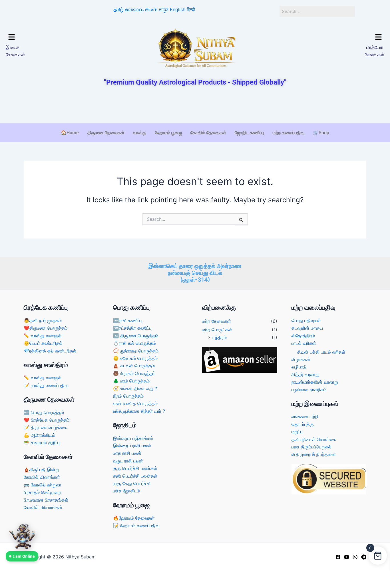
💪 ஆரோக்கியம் (39, 435)
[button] (51, 37)
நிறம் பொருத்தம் (128, 396)
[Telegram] (363, 557)
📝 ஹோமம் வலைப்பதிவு (136, 525)
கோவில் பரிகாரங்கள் (43, 507)
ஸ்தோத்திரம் (303, 335)
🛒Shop (321, 132)
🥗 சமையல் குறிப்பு (42, 442)
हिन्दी (191, 9)
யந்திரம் (219, 337)
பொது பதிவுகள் (306, 320)
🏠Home (70, 132)
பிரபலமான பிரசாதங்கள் (46, 500)
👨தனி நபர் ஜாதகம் (43, 320)
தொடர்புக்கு (303, 424)
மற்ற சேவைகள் (216, 321)
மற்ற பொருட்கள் (217, 329)
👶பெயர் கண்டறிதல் (43, 343)
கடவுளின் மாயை (307, 328)
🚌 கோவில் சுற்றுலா (42, 485)
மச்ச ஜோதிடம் (126, 491)
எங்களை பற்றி (305, 416)
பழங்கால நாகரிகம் (309, 389)
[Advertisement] (195, 105)
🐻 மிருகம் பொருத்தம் (134, 373)
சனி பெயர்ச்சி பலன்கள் (135, 476)
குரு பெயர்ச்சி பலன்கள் (135, 468)
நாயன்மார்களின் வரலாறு (315, 382)
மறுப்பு (297, 431)
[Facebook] (338, 557)
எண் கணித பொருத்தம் (135, 403)
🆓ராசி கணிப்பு (127, 320)
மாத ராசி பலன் (127, 453)
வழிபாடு (299, 367)
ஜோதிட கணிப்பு (249, 132)
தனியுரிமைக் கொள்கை (314, 439)
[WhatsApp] (355, 557)
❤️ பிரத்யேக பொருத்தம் (46, 420)
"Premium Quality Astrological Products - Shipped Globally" (195, 82)
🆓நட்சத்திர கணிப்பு (132, 328)
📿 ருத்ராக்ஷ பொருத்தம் (135, 351)
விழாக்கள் (301, 359)
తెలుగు (151, 9)
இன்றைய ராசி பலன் (132, 445)
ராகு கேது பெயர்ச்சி (131, 483)
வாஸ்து (139, 132)
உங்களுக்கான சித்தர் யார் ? (139, 411)
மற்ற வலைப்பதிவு (288, 132)
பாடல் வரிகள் (304, 343)
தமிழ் (118, 9)
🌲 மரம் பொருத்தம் (131, 381)
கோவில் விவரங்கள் (42, 477)
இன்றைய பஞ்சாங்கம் (133, 438)
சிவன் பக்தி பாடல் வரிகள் (321, 352)
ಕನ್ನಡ (163, 9)
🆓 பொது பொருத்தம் (44, 412)
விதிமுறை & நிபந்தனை (314, 454)
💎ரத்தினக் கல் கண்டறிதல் (50, 351)
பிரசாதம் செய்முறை (42, 492)
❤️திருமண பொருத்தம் (45, 328)
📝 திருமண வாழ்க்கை (45, 427)
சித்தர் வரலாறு (305, 374)
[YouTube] (346, 557)
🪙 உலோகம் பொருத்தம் (135, 358)
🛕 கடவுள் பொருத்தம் (134, 365)
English (177, 9)
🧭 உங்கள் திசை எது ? (135, 388)
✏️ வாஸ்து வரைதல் (42, 335)
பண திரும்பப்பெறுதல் (311, 447)
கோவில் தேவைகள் (208, 132)
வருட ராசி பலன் (128, 461)
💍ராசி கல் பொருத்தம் (134, 343)
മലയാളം (134, 9)
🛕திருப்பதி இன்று (41, 469)
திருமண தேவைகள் (105, 132)
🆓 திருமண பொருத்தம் (135, 335)
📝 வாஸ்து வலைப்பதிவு (46, 385)
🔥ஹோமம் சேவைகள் (134, 518)
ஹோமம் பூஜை (168, 132)
